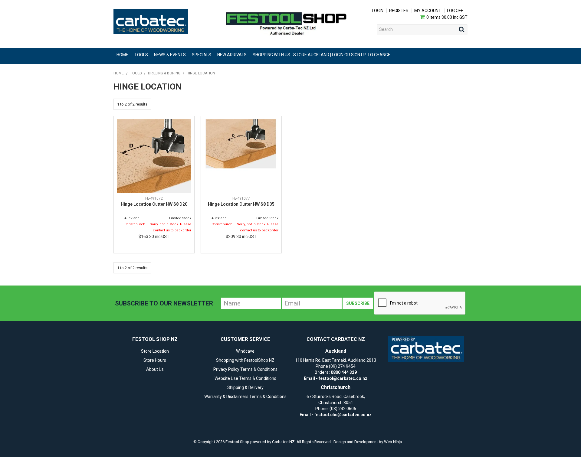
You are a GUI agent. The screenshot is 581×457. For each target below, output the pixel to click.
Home (122, 54)
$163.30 (154, 236)
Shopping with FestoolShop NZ (245, 360)
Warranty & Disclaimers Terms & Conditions (245, 396)
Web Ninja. (393, 441)
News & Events (170, 54)
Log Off (455, 10)
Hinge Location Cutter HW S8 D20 (154, 204)
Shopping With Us (271, 54)
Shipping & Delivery (245, 387)
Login (377, 10)
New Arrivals (232, 54)
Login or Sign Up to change (361, 54)
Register (399, 10)
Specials (201, 54)
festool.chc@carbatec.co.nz (343, 414)
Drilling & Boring (164, 73)
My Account (427, 10)
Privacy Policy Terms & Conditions (245, 369)
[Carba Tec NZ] (426, 349)
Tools (141, 54)
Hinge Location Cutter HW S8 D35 (241, 204)
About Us (155, 369)
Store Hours (154, 360)
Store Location (155, 351)
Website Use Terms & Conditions (245, 378)
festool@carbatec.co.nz (343, 378)
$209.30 (241, 236)
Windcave (245, 351)
